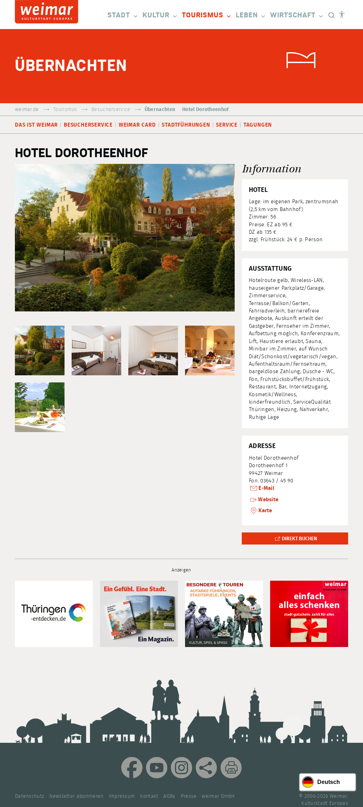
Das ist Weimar (36, 125)
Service (227, 125)
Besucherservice (110, 109)
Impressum (122, 796)
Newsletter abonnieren (76, 796)
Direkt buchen (299, 538)
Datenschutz (29, 796)
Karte (265, 510)
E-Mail (266, 488)
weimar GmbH (218, 796)
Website (268, 499)
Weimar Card (137, 125)
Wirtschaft (292, 15)
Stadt (118, 15)
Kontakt (149, 796)
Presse (189, 796)
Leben (247, 15)
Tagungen (258, 125)
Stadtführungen (186, 125)
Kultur (156, 15)
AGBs (169, 796)
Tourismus (202, 15)
